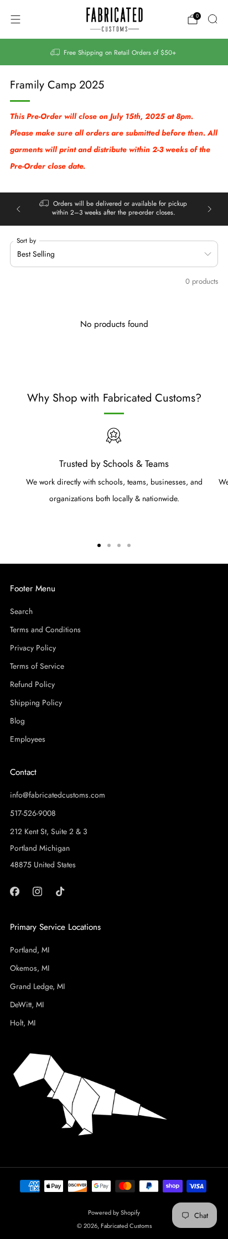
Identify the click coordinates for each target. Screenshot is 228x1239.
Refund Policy (32, 684)
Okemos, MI (29, 968)
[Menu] (15, 19)
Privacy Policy (33, 647)
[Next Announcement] (209, 209)
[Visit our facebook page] (14, 891)
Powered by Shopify (114, 1212)
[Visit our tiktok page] (60, 891)
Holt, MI (22, 1022)
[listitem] (114, 52)
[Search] (212, 18)
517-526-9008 (33, 813)
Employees (27, 739)
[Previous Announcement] (18, 209)
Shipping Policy (36, 702)
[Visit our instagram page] (37, 891)
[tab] (99, 545)
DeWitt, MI (27, 1004)
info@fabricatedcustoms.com (57, 794)
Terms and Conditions (45, 629)
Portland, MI (29, 949)
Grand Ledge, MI (37, 986)
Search (21, 611)
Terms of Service (37, 665)
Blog (17, 720)
